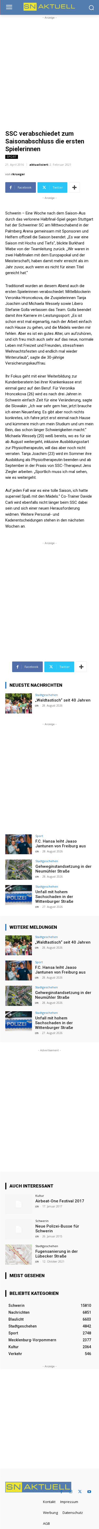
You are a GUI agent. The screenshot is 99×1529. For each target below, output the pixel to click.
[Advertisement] (49, 70)
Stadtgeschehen (46, 694)
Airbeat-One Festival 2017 (59, 1201)
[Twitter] (79, 1491)
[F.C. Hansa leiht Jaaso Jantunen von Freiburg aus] (18, 844)
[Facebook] (61, 1491)
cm (37, 705)
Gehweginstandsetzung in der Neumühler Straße (63, 869)
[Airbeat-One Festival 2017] (18, 1204)
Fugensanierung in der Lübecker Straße (56, 1254)
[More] (74, 187)
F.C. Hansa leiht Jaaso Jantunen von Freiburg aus (60, 843)
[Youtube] (89, 1491)
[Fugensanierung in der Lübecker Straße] (18, 1254)
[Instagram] (70, 1491)
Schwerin (42, 1220)
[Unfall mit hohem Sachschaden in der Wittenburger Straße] (18, 895)
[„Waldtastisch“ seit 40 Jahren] (18, 703)
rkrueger (18, 174)
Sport (12, 157)
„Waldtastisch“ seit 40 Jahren (63, 700)
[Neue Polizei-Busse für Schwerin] (18, 1229)
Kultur (39, 1195)
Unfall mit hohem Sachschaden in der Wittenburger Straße (54, 897)
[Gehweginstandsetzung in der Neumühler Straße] (18, 869)
